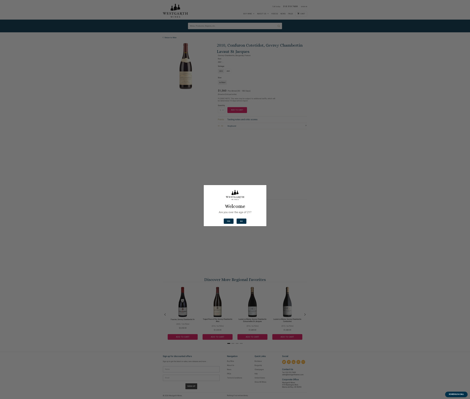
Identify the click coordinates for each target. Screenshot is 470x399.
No (241, 221)
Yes (228, 221)
